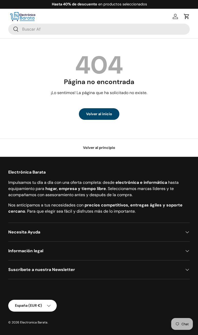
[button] (186, 16)
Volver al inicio (99, 114)
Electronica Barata (33, 322)
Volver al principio (99, 147)
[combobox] (99, 29)
